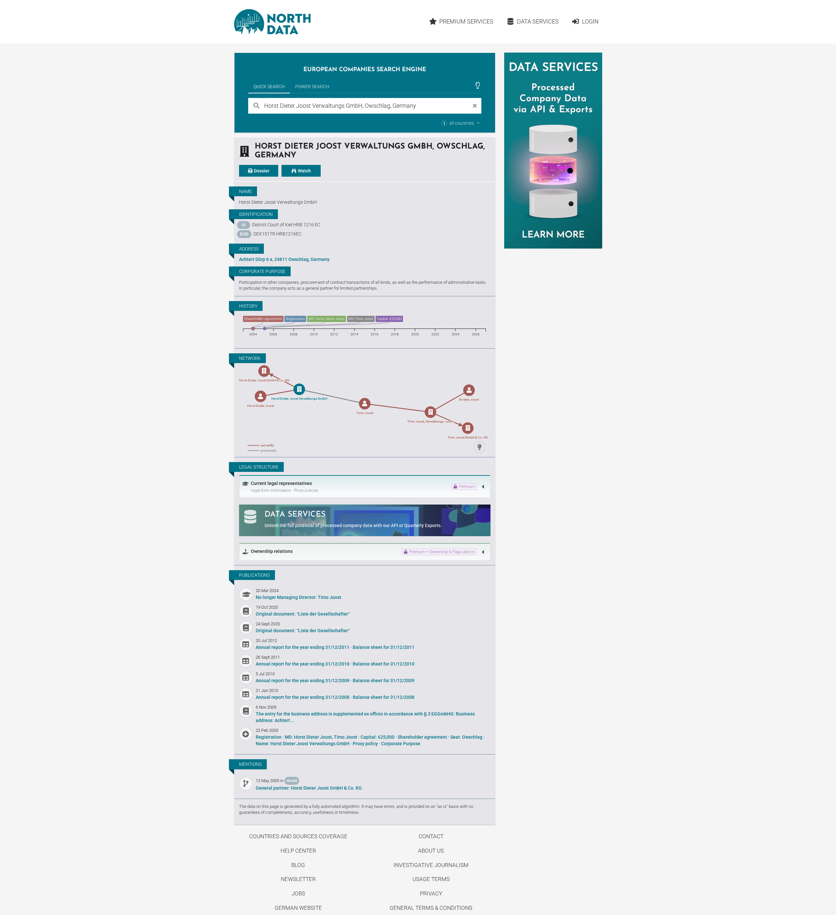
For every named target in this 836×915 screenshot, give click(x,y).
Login (590, 21)
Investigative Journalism (431, 865)
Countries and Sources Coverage (298, 836)
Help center (298, 850)
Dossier (261, 170)
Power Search (312, 86)
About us (431, 850)
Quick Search (269, 86)
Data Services (538, 21)
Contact (431, 836)
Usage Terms (431, 879)
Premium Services (466, 21)
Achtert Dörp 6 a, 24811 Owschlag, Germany (284, 259)
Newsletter (298, 879)
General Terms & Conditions (431, 908)
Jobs (298, 893)
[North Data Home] (272, 21)
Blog (298, 865)
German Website (298, 908)
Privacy (431, 893)
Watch (304, 170)
